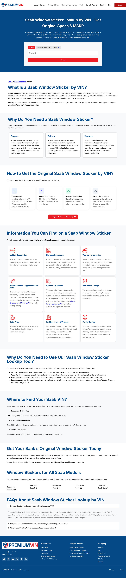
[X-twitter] (17, 559)
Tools (81, 5)
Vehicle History (39, 5)
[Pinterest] (21, 559)
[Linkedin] (8, 559)
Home (10, 82)
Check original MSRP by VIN (20, 303)
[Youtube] (13, 559)
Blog (109, 5)
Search (63, 60)
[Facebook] (4, 559)
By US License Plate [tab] (43, 47)
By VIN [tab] (31, 47)
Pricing (102, 5)
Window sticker (20, 82)
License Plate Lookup (69, 5)
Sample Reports (91, 5)
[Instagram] (26, 559)
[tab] (56, 47)
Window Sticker (53, 5)
